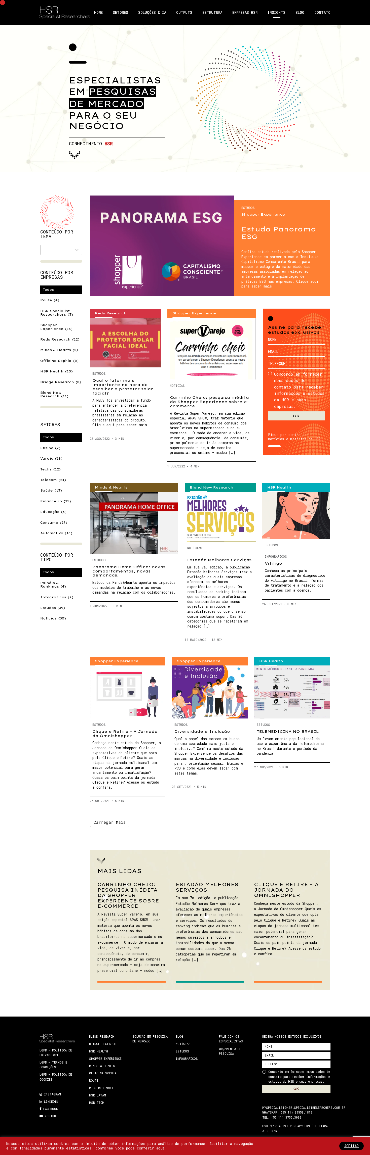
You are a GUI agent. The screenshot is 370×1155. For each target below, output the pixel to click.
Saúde (51, 490)
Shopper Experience (56, 326)
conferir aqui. (152, 1148)
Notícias (53, 618)
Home (98, 12)
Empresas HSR (244, 12)
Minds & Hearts (59, 350)
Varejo (51, 458)
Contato (322, 12)
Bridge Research (60, 382)
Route (49, 300)
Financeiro (55, 501)
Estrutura (212, 12)
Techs (50, 469)
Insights (276, 12)
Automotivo (56, 533)
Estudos (52, 608)
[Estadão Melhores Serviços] (220, 517)
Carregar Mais (110, 822)
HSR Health (56, 371)
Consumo (53, 522)
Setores (120, 12)
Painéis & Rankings (53, 584)
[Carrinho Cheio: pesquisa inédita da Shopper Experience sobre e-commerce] (211, 348)
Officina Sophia (59, 361)
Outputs (184, 12)
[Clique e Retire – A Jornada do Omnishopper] (127, 691)
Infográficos (56, 597)
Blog (299, 12)
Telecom (53, 480)
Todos (48, 290)
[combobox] (61, 250)
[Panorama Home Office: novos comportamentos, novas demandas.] (134, 523)
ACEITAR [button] (351, 1145)
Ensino (50, 448)
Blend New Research (54, 394)
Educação (53, 512)
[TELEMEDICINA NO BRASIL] (292, 691)
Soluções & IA (152, 12)
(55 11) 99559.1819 (296, 1112)
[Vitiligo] (296, 515)
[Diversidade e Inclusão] (209, 691)
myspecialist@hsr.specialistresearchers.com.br (303, 1107)
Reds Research (60, 339)
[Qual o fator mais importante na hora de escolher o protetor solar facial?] (125, 342)
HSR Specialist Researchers (56, 312)
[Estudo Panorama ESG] (162, 246)
